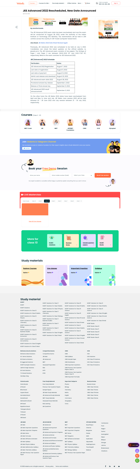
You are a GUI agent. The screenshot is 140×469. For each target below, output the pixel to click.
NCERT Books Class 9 (93, 334)
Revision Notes (91, 384)
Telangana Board (25, 409)
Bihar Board (23, 390)
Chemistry (68, 390)
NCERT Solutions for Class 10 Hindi (74, 322)
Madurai (88, 450)
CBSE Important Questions (72, 365)
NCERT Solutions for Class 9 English (75, 335)
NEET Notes (68, 433)
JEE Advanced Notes (48, 435)
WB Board (23, 417)
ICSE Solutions (91, 356)
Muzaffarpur (89, 425)
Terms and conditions (61, 466)
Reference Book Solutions (27, 354)
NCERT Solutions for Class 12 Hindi (30, 346)
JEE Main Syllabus (25, 441)
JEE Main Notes (24, 433)
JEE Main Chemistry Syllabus (28, 450)
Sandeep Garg (24, 376)
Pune (102, 426)
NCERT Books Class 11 (93, 329)
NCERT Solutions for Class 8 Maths (97, 306)
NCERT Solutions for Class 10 (73, 303)
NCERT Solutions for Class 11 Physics (53, 309)
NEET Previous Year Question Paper (75, 452)
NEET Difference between (72, 439)
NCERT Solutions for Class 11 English (53, 332)
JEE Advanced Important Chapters (53, 432)
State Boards (24, 384)
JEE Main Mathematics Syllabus (29, 447)
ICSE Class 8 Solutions (93, 365)
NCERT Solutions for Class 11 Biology (53, 316)
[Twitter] (114, 466)
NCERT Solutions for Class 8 (95, 303)
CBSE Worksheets (70, 362)
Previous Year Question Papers (51, 387)
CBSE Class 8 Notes (92, 398)
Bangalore (89, 430)
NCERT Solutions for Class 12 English (30, 343)
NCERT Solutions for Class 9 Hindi (74, 343)
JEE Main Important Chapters (28, 430)
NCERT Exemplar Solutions (27, 365)
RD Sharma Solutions (26, 359)
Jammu (103, 445)
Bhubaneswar (105, 448)
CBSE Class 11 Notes (92, 390)
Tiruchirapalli (90, 447)
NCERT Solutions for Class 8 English (97, 313)
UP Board (23, 415)
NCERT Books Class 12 (93, 326)
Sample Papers (47, 390)
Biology (67, 387)
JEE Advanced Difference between (53, 440)
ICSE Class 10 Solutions (93, 359)
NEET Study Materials (49, 398)
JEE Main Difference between (28, 439)
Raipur (103, 437)
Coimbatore (104, 423)
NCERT (22, 305)
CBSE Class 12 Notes (92, 387)
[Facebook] (105, 466)
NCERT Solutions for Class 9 (73, 325)
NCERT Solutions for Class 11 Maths (52, 306)
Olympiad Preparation (49, 365)
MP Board (23, 403)
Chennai (88, 427)
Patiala (88, 433)
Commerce (68, 398)
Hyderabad (89, 439)
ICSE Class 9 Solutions (93, 362)
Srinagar (103, 442)
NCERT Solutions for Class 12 (28, 310)
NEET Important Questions (72, 427)
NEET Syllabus (69, 441)
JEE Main (45, 356)
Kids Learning (46, 403)
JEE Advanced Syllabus (49, 443)
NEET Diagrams (69, 436)
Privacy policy (50, 466)
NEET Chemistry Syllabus (72, 447)
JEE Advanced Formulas (49, 438)
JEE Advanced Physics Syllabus (51, 446)
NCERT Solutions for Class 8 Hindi (96, 320)
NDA (44, 367)
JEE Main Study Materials (50, 392)
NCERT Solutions (25, 308)
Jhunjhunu (104, 451)
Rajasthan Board (25, 406)
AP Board (23, 387)
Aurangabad (104, 434)
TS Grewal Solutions (26, 373)
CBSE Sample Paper (70, 359)
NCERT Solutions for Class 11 (50, 303)
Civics (66, 403)
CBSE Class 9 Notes (92, 395)
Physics (67, 384)
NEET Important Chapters (72, 430)
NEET (44, 362)
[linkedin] (110, 466)
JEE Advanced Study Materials (51, 395)
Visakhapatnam (90, 444)
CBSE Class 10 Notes (93, 392)
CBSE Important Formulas (72, 377)
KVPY (44, 370)
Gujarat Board (24, 392)
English (67, 395)
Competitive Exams (48, 354)
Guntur (103, 431)
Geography (68, 401)
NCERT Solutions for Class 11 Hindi (52, 335)
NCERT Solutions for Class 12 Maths (30, 313)
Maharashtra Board (25, 401)
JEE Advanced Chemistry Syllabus (52, 453)
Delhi (87, 436)
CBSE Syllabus (69, 356)
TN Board (23, 412)
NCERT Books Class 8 (93, 337)
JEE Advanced (47, 359)
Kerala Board (24, 398)
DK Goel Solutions (25, 370)
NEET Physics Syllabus (71, 444)
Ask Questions (47, 406)
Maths (66, 392)
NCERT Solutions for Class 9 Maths (75, 328)
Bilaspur (103, 440)
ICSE (88, 354)
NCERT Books (90, 323)
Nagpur (103, 428)
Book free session (103, 175)
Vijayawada (89, 441)
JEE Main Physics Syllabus (27, 444)
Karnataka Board (25, 395)
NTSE (44, 373)
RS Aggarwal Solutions (26, 362)
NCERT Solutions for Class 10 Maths (75, 306)
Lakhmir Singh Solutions (27, 367)
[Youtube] (119, 466)
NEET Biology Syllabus (71, 450)
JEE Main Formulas (25, 436)
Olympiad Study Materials (50, 401)
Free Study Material (48, 384)
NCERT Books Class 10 (93, 332)
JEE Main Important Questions (29, 427)
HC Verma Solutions (26, 356)
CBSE (66, 354)
